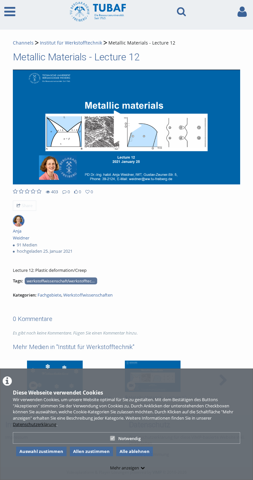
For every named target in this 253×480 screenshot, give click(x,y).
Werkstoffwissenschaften (88, 295)
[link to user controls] (242, 12)
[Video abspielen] (126, 127)
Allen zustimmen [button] (91, 451)
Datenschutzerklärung (34, 424)
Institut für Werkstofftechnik (71, 43)
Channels (23, 43)
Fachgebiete (49, 295)
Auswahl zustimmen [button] (41, 451)
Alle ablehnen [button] (135, 451)
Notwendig (129, 438)
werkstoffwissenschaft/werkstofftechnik (62, 280)
